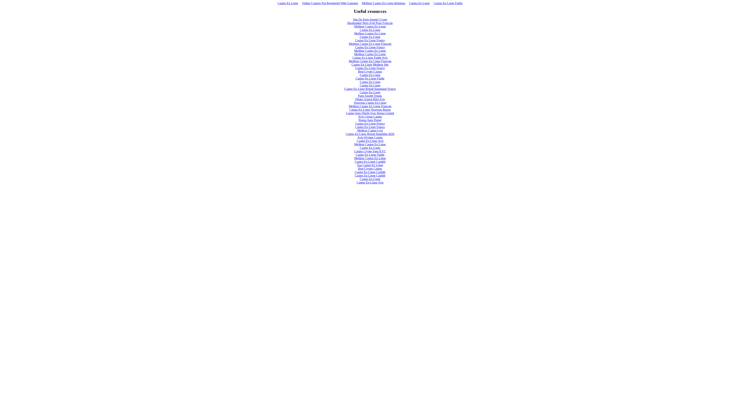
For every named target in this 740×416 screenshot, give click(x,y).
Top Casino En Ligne (370, 165)
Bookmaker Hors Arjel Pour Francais (370, 23)
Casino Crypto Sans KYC (370, 151)
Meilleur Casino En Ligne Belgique (383, 3)
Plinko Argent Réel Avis (370, 99)
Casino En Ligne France (370, 40)
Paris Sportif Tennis (370, 95)
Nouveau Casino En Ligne (370, 102)
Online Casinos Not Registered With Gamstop (330, 3)
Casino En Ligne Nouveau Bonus (370, 109)
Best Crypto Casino (370, 71)
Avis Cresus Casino (370, 116)
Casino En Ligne (288, 3)
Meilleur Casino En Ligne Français (370, 61)
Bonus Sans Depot (370, 120)
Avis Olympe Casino (370, 137)
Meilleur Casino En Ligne (370, 26)
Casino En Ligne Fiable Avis (370, 57)
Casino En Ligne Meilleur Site (370, 64)
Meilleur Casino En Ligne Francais (370, 43)
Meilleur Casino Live (370, 130)
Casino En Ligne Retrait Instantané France (370, 89)
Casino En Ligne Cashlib (370, 161)
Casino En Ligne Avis (370, 141)
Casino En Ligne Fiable (448, 3)
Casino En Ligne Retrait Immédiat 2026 (370, 134)
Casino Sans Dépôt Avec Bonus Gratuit (370, 113)
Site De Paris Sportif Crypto (370, 19)
